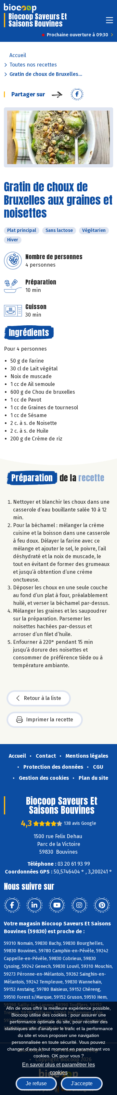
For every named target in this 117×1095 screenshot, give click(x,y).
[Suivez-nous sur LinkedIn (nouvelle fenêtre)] (34, 905)
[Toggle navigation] (109, 22)
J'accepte (82, 1083)
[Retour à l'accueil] (20, 8)
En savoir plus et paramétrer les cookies (58, 1068)
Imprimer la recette (49, 719)
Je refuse (36, 1083)
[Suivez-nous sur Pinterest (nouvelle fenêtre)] (102, 905)
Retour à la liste (42, 698)
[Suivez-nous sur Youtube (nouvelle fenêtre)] (57, 905)
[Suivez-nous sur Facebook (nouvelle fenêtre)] (12, 905)
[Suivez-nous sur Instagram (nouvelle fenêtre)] (79, 905)
